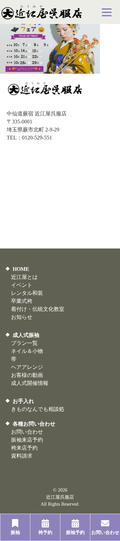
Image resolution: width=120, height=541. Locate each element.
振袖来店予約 (27, 440)
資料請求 (21, 456)
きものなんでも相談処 (37, 409)
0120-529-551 (37, 137)
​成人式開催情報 (29, 383)
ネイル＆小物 (27, 351)
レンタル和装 (27, 293)
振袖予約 (75, 532)
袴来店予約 (24, 448)
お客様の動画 (27, 375)
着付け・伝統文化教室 (37, 309)
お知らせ (21, 317)
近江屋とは (24, 277)
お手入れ (23, 401)
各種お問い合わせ (34, 424)
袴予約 (45, 532)
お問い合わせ (27, 432)
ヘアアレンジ (27, 367)
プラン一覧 (24, 343)
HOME (21, 269)
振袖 (15, 532)
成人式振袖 (26, 335)
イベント (21, 285)
